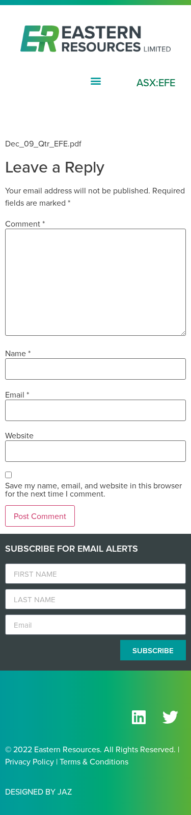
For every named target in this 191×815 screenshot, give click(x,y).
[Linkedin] (138, 717)
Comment (25, 223)
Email (17, 394)
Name (18, 353)
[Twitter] (170, 717)
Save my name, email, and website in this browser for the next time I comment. (93, 489)
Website (19, 435)
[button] (95, 80)
